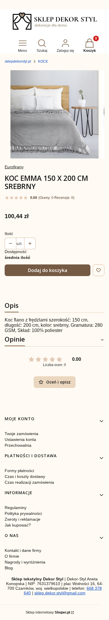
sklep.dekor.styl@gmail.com (59, 593)
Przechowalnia (18, 445)
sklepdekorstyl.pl (18, 61)
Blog (9, 568)
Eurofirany (14, 167)
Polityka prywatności (23, 513)
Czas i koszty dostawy (25, 476)
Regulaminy (15, 507)
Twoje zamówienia (21, 433)
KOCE (43, 61)
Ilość (9, 233)
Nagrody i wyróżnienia (25, 562)
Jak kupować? (18, 525)
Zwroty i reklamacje (22, 519)
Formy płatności (19, 470)
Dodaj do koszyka (47, 270)
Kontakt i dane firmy (23, 550)
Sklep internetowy (48, 612)
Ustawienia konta (20, 439)
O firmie (12, 556)
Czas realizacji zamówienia (29, 482)
